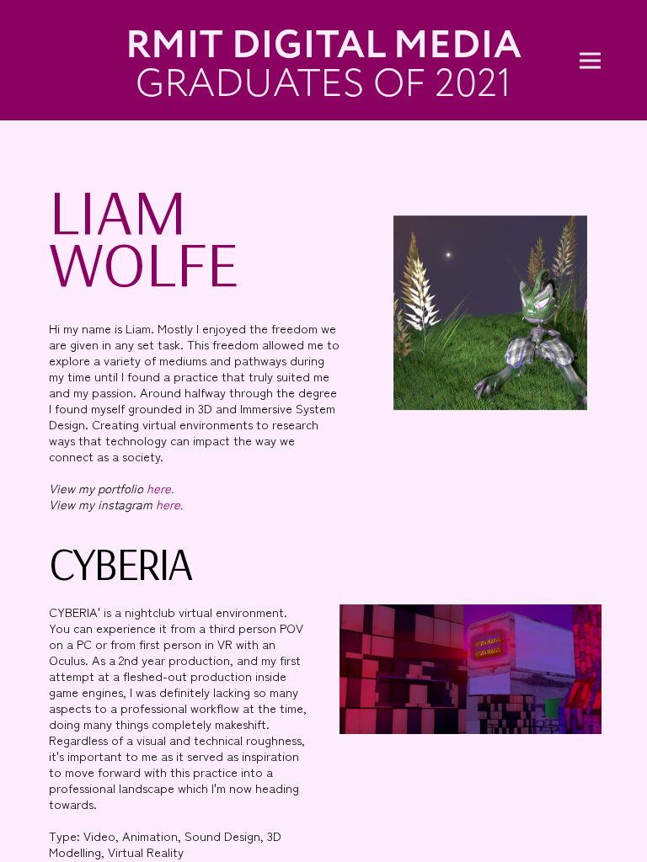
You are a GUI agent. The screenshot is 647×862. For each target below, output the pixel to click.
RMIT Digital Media (323, 44)
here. (158, 488)
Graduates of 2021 (323, 82)
